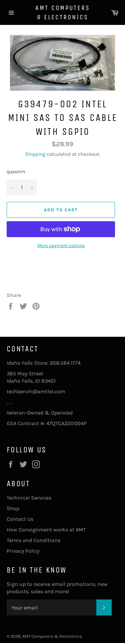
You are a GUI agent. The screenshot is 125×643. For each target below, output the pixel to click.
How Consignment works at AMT (46, 529)
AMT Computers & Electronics (62, 12)
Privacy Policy (23, 551)
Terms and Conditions (33, 540)
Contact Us (20, 519)
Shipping (35, 154)
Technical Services (29, 498)
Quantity (16, 172)
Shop (13, 508)
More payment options (61, 245)
